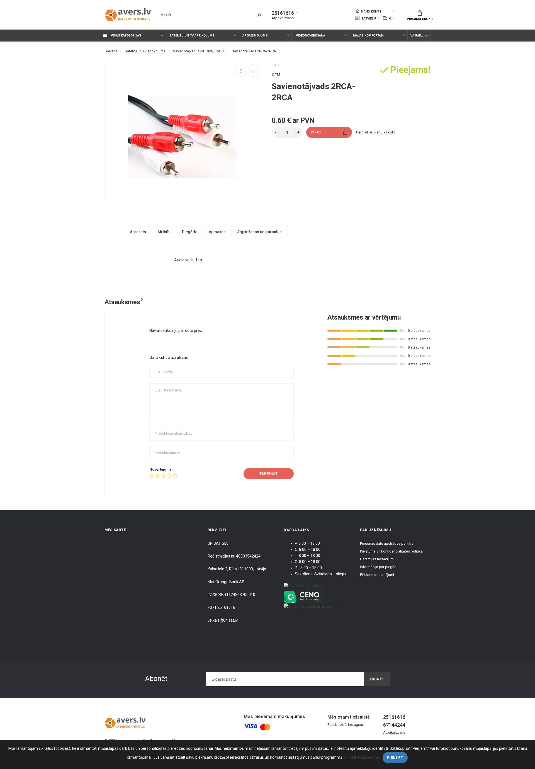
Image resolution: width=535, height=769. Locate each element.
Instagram (356, 724)
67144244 (394, 725)
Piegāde (189, 232)
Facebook (335, 724)
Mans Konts (371, 11)
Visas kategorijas (125, 35)
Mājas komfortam (368, 35)
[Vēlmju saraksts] (253, 71)
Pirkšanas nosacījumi (377, 575)
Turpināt (268, 474)
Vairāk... (417, 35)
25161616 (283, 13)
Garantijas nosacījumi (377, 559)
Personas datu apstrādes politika (386, 543)
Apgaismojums (255, 35)
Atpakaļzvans (283, 18)
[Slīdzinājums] (240, 71)
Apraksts (138, 232)
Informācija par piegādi (378, 567)
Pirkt (316, 132)
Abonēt (376, 679)
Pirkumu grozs (420, 19)
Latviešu (369, 18)
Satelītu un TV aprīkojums (192, 35)
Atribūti (164, 232)
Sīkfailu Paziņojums (362, 757)
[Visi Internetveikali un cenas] (310, 606)
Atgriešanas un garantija (259, 232)
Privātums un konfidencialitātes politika (391, 551)
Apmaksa (217, 232)
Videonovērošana (310, 35)
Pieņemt (395, 758)
